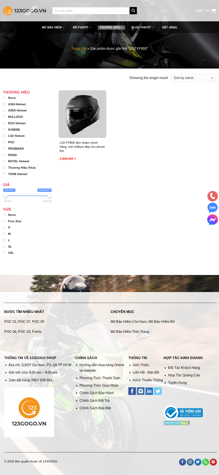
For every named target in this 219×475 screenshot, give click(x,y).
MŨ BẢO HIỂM (52, 27)
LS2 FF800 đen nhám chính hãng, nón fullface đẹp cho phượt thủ (82, 146)
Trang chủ (78, 48)
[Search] (133, 10)
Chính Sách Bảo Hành (97, 393)
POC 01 (10, 321)
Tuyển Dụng (177, 382)
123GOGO (50, 461)
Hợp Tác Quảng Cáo (184, 375)
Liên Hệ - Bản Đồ (146, 372)
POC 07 (24, 321)
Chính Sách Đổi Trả (95, 400)
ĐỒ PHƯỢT (81, 27)
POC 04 (10, 331)
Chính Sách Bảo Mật (95, 408)
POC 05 (38, 321)
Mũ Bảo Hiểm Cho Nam (129, 321)
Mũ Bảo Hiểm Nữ (161, 321)
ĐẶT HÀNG (169, 27)
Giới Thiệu (141, 365)
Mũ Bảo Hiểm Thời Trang (130, 331)
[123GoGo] (24, 10)
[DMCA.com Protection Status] (177, 423)
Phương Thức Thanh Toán (100, 378)
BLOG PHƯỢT (141, 27)
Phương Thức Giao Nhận (99, 385)
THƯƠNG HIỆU (110, 27)
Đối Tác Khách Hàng (184, 368)
